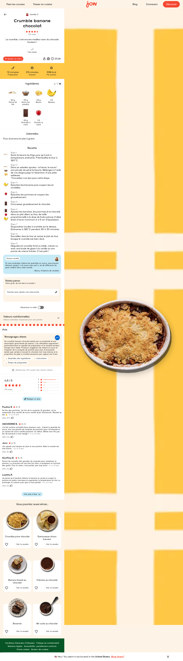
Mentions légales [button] (15, 646)
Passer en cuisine (42, 4)
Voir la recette (22, 544)
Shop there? (117, 657)
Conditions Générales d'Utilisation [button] (20, 643)
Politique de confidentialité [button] (47, 643)
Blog (134, 4)
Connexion (152, 4)
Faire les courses (15, 4)
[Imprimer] (48, 59)
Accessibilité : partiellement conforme (40, 646)
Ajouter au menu (15, 59)
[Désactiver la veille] (41, 307)
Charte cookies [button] (23, 649)
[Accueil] (91, 4)
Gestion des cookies (39, 649)
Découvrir (171, 4)
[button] (5, 14)
